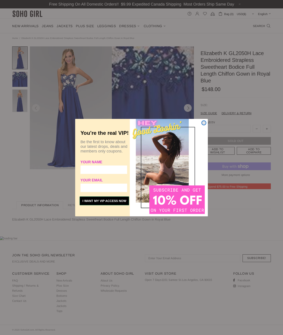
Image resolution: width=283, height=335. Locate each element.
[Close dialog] (204, 123)
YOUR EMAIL (91, 180)
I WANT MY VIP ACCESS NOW (104, 201)
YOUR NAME (91, 162)
